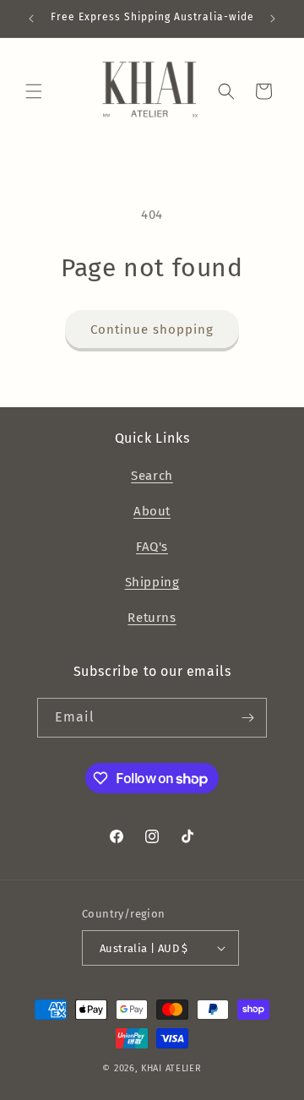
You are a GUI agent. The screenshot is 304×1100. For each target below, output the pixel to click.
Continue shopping (152, 329)
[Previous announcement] (31, 18)
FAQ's (152, 546)
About (152, 511)
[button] (33, 91)
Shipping (152, 582)
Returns (152, 617)
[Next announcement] (272, 18)
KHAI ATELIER (171, 1068)
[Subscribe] (247, 718)
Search (152, 475)
